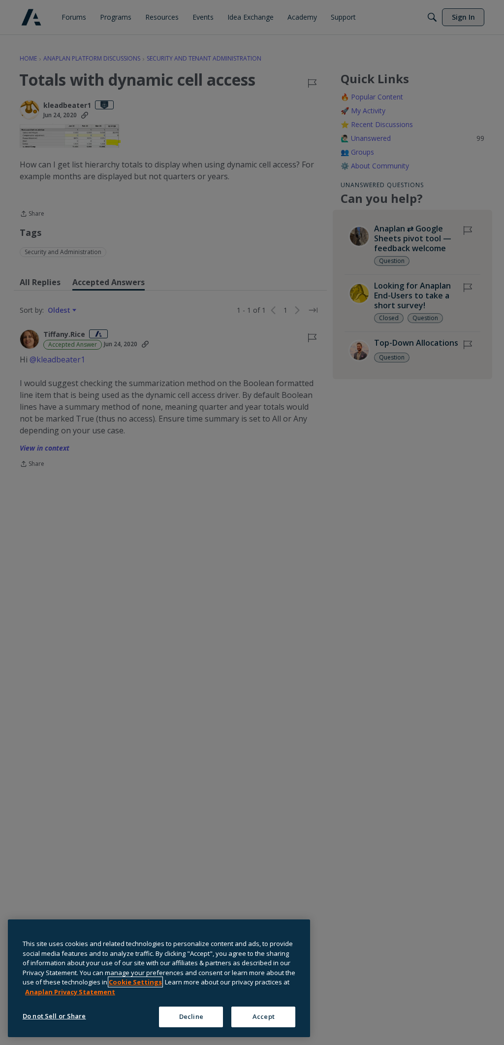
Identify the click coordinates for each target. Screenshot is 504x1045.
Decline (191, 1016)
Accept (263, 1016)
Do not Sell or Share (54, 1016)
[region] (159, 978)
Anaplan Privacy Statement (70, 991)
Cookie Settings (135, 982)
